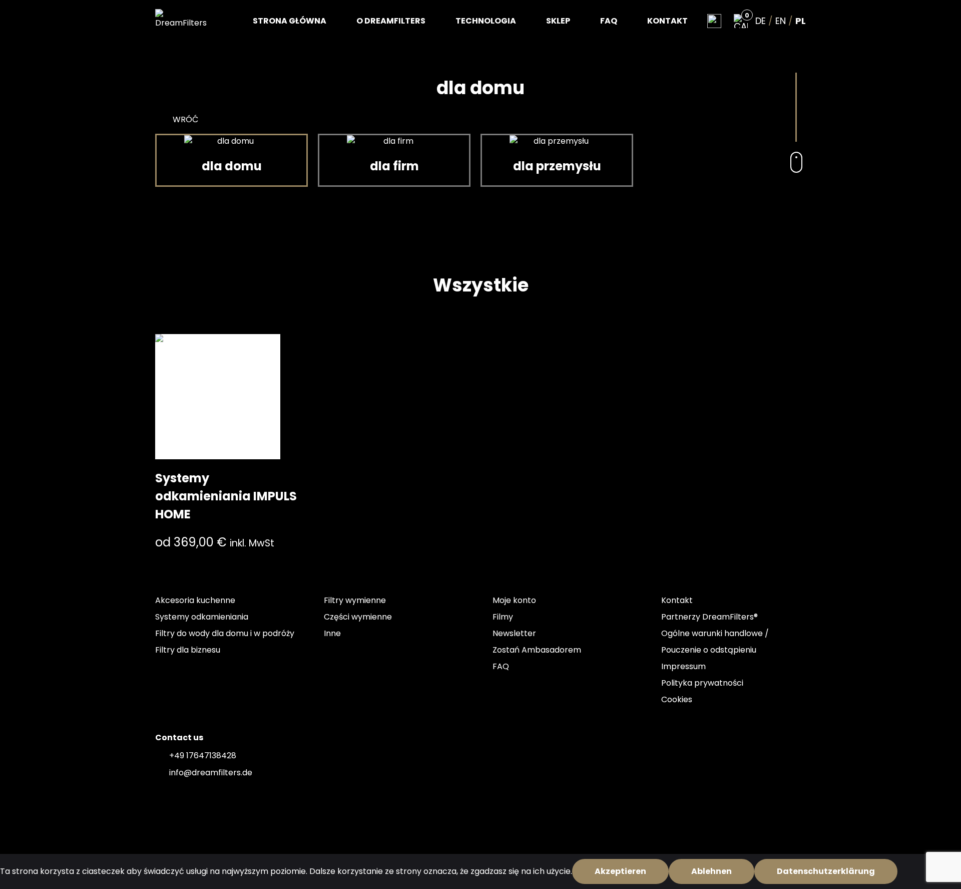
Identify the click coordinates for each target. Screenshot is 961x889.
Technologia (485, 21)
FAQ (608, 21)
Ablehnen (711, 871)
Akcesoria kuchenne (195, 600)
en (780, 21)
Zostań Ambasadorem (537, 650)
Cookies (676, 699)
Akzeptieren (620, 871)
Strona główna (289, 21)
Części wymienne (358, 617)
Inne (332, 633)
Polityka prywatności (702, 683)
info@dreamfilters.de (210, 772)
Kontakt (667, 21)
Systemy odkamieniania (201, 617)
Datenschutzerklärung (826, 871)
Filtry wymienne (355, 600)
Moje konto (514, 600)
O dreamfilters (390, 21)
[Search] (714, 21)
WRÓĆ (185, 119)
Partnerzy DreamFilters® (709, 617)
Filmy (503, 617)
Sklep (558, 21)
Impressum (683, 666)
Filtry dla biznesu (187, 650)
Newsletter (514, 633)
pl (800, 21)
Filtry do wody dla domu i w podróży (224, 633)
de (760, 21)
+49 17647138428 (202, 755)
